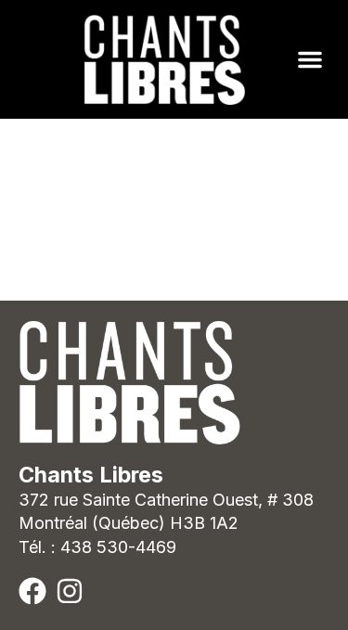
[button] (309, 59)
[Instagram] (70, 591)
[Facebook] (32, 591)
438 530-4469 (118, 547)
